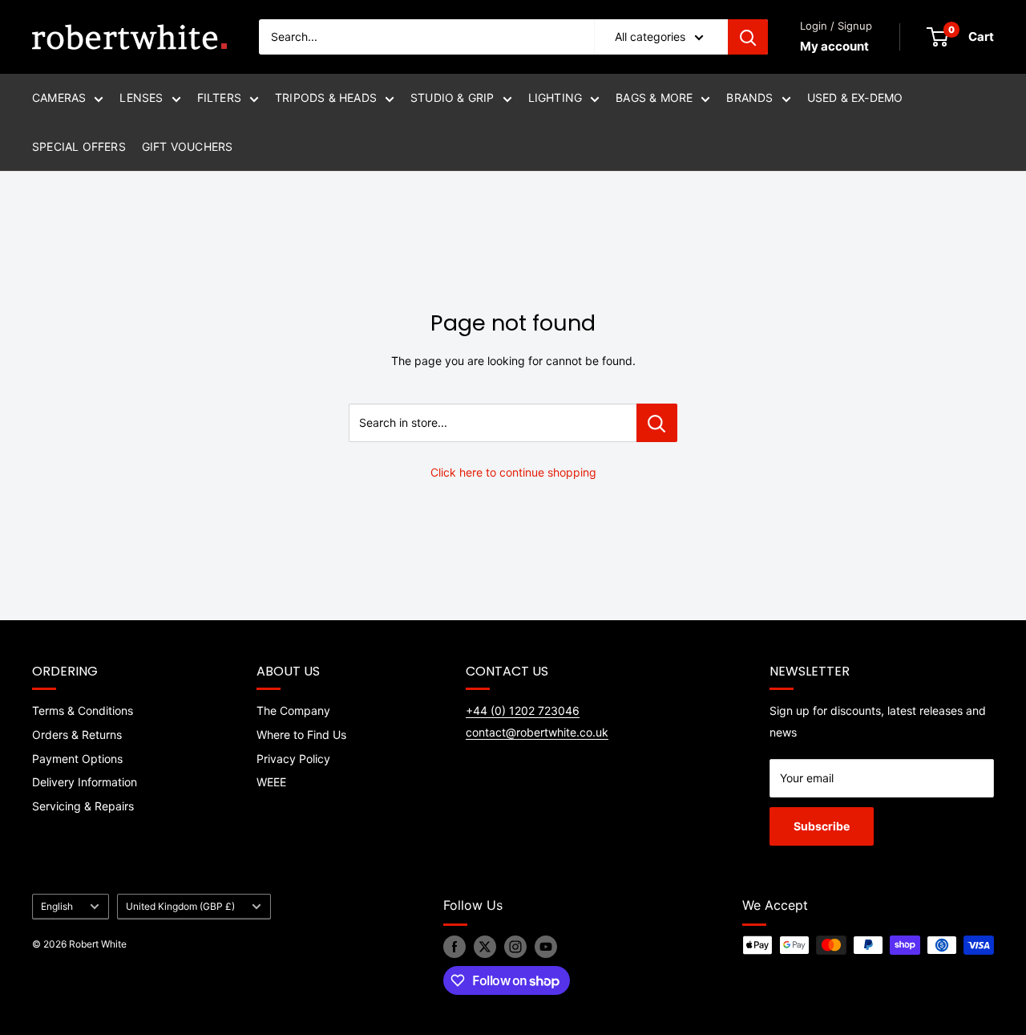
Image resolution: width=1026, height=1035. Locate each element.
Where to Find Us (301, 734)
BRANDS (749, 97)
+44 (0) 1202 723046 (523, 710)
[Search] (748, 37)
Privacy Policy (293, 758)
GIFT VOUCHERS (187, 146)
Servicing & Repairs (83, 806)
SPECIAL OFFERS (79, 146)
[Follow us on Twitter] (485, 947)
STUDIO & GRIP (452, 97)
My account (834, 46)
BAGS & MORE (654, 97)
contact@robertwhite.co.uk (537, 732)
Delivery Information (84, 782)
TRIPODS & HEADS (326, 97)
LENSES (141, 97)
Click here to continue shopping (513, 472)
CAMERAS (59, 97)
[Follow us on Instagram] (515, 947)
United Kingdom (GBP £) (180, 906)
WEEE (271, 782)
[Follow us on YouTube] (546, 947)
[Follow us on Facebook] (454, 947)
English (57, 906)
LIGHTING (555, 97)
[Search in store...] (656, 423)
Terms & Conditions (82, 710)
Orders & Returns (77, 734)
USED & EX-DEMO (855, 97)
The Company (293, 710)
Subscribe (822, 826)
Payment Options (77, 758)
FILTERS (219, 97)
